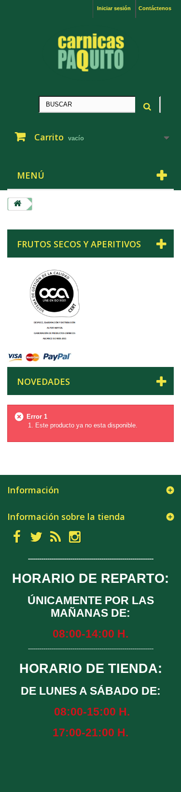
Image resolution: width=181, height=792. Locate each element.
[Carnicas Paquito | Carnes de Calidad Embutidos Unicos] (90, 53)
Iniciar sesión (114, 8)
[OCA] (53, 305)
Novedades (43, 381)
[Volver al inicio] (17, 204)
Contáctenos (155, 8)
